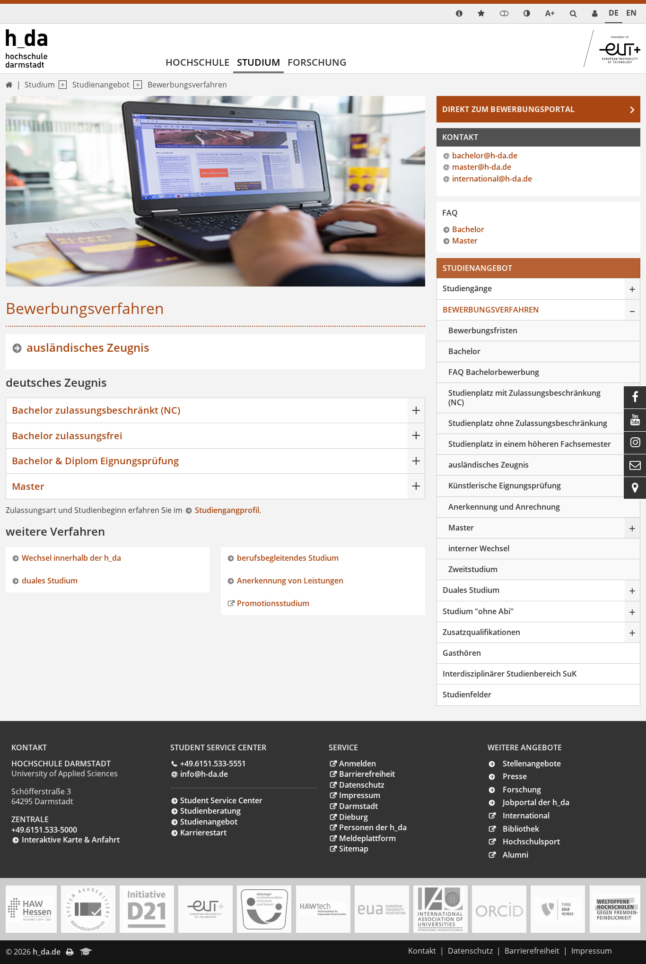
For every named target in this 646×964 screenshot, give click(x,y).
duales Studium (50, 580)
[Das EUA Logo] (381, 909)
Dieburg (353, 817)
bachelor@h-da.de (484, 155)
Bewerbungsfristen (482, 330)
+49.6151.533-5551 (213, 763)
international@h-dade (492, 179)
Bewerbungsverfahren (187, 84)
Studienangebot (101, 84)
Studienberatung (210, 811)
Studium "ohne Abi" (478, 611)
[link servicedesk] (595, 13)
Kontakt (422, 951)
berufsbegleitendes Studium (288, 558)
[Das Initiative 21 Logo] (146, 909)
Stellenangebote (532, 763)
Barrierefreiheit (367, 774)
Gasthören (462, 653)
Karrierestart (203, 832)
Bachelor (468, 229)
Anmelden (357, 763)
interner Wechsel (478, 548)
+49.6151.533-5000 (44, 830)
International (526, 815)
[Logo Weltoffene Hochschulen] (616, 909)
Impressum (359, 795)
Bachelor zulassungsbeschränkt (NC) (96, 410)
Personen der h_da (373, 827)
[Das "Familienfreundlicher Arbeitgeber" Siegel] (264, 909)
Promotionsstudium (273, 603)
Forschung (317, 62)
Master (28, 486)
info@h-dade (204, 774)
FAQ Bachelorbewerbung (493, 372)
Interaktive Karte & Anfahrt (71, 839)
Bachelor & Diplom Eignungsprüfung (95, 460)
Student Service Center (221, 800)
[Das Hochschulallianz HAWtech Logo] (323, 909)
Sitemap (353, 848)
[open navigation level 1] (61, 84)
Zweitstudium (473, 569)
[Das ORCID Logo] (499, 909)
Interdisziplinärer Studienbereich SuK (509, 674)
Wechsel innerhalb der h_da (71, 558)
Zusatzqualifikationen (481, 632)
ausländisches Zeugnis (87, 347)
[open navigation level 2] (135, 84)
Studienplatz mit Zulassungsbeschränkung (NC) (524, 397)
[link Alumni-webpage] (86, 952)
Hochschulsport (531, 841)
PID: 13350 (118, 952)
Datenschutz (361, 785)
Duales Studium (471, 590)
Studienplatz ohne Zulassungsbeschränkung (527, 423)
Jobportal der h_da (536, 802)
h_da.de (47, 952)
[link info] (459, 13)
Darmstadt (358, 806)
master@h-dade (481, 167)
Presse (515, 776)
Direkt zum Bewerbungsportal (508, 109)
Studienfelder (467, 694)
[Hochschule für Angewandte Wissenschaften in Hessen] (29, 909)
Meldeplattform (367, 838)
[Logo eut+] (205, 909)
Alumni (515, 855)
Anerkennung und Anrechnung (504, 507)
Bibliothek (521, 829)
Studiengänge (467, 288)
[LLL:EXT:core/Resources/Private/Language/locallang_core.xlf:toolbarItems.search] (573, 13)
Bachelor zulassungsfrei (67, 435)
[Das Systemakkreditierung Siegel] (88, 909)
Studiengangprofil (227, 510)
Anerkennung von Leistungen (290, 580)
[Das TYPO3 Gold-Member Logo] (558, 909)
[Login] (504, 13)
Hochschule (197, 62)
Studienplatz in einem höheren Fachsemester (529, 444)
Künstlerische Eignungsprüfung (504, 485)
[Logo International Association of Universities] (440, 909)
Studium (258, 62)
